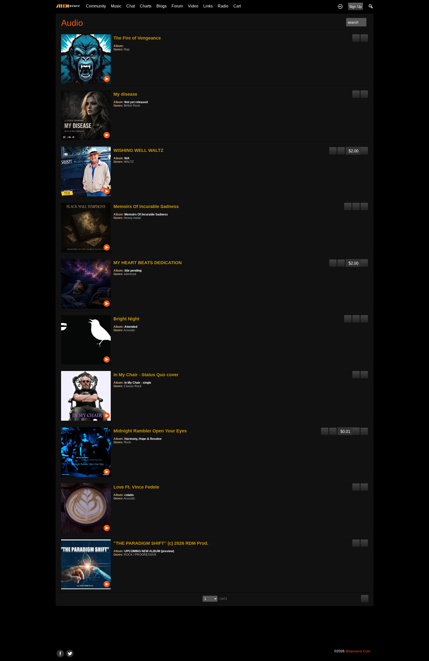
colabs (129, 495)
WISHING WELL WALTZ (138, 150)
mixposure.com (358, 651)
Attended (130, 327)
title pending (133, 270)
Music (116, 6)
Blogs (161, 6)
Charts (145, 6)
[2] (117, 56)
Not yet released (136, 102)
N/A (127, 158)
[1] (115, 56)
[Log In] (340, 6)
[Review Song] (356, 36)
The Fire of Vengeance (137, 38)
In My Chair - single (137, 382)
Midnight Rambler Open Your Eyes (150, 430)
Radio (223, 6)
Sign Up (355, 6)
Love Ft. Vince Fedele (136, 487)
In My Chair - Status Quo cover (146, 374)
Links (208, 6)
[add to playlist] (364, 36)
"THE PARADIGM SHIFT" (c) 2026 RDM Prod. (160, 543)
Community (96, 6)
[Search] (370, 6)
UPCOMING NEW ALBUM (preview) (149, 551)
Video (193, 6)
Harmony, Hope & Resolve (143, 439)
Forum (177, 6)
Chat (130, 6)
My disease (125, 94)
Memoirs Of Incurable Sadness (146, 206)
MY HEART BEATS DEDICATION (147, 262)
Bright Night (126, 318)
